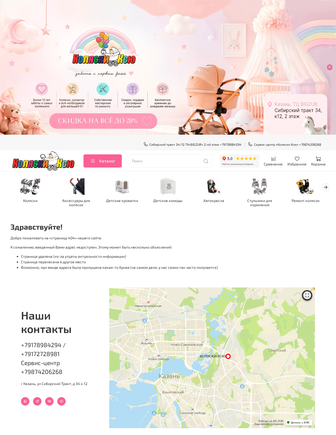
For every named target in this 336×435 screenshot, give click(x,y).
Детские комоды (167, 200)
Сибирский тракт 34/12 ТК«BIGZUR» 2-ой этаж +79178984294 (195, 144)
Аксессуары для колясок (76, 202)
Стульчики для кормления (259, 202)
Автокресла (213, 200)
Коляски (30, 200)
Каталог (107, 160)
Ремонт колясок (306, 200)
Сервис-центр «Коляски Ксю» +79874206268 (287, 144)
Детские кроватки (122, 200)
